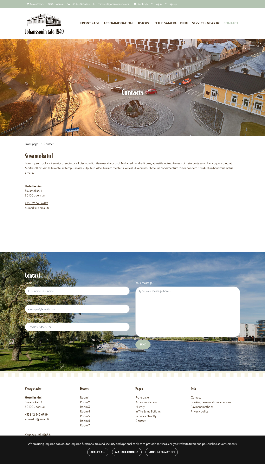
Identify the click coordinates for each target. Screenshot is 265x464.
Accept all (97, 452)
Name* (29, 283)
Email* (29, 301)
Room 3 (85, 407)
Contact (230, 23)
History (143, 23)
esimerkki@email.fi (37, 208)
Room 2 (85, 402)
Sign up (173, 4)
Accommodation (118, 23)
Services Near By (146, 416)
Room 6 (85, 421)
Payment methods (202, 407)
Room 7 (85, 425)
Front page (90, 23)
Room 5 (85, 416)
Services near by (206, 23)
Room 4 (85, 411)
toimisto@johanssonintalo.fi (113, 4)
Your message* (144, 283)
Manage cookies (127, 452)
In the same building (170, 23)
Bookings (143, 4)
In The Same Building (148, 411)
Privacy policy (200, 411)
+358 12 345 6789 (36, 203)
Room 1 (84, 397)
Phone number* (34, 319)
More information (162, 452)
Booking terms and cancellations (211, 402)
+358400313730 (80, 4)
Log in (158, 4)
